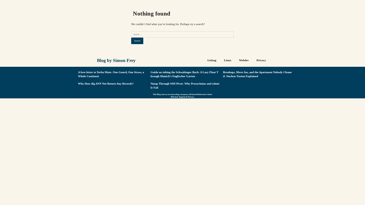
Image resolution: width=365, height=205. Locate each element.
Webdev (244, 60)
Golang (211, 60)
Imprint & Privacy (186, 97)
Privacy (261, 60)
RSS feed (174, 97)
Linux (227, 60)
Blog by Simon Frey (116, 60)
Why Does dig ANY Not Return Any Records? (106, 83)
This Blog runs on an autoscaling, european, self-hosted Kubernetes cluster (182, 94)
